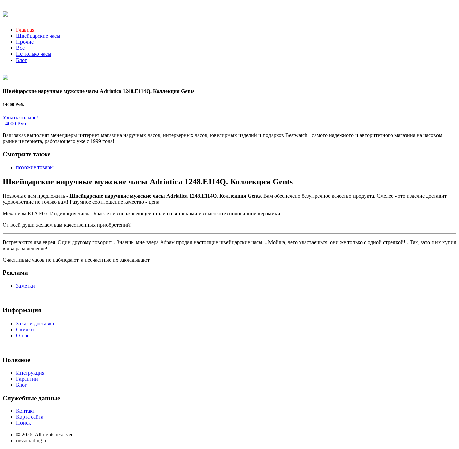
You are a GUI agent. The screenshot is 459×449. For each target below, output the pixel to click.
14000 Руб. (15, 123)
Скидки (25, 329)
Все (20, 48)
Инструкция (30, 373)
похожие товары (35, 167)
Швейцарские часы (38, 36)
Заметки (25, 286)
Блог (21, 60)
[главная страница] (5, 13)
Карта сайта (29, 417)
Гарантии (27, 379)
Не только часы (33, 54)
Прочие (25, 42)
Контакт (25, 411)
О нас (22, 335)
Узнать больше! (20, 117)
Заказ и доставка (35, 323)
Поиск (23, 423)
